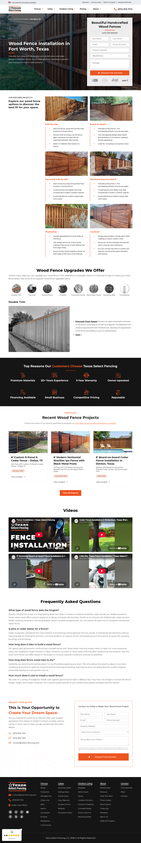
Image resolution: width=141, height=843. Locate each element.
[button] (38, 9)
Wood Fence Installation (21, 19)
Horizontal (45, 792)
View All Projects (70, 493)
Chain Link (45, 800)
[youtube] (27, 812)
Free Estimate (126, 788)
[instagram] (16, 812)
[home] (15, 9)
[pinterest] (10, 817)
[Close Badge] (21, 830)
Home (10, 19)
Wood (43, 788)
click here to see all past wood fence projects (95, 423)
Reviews (85, 2)
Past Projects (105, 804)
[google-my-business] (10, 812)
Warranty (104, 813)
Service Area (96, 2)
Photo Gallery (105, 800)
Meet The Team (106, 796)
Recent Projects (109, 2)
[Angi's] (115, 80)
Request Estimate (124, 2)
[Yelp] (125, 80)
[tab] (16, 288)
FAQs (123, 792)
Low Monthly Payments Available (24, 2)
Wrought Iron (46, 796)
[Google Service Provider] (104, 80)
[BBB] (94, 80)
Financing (104, 809)
